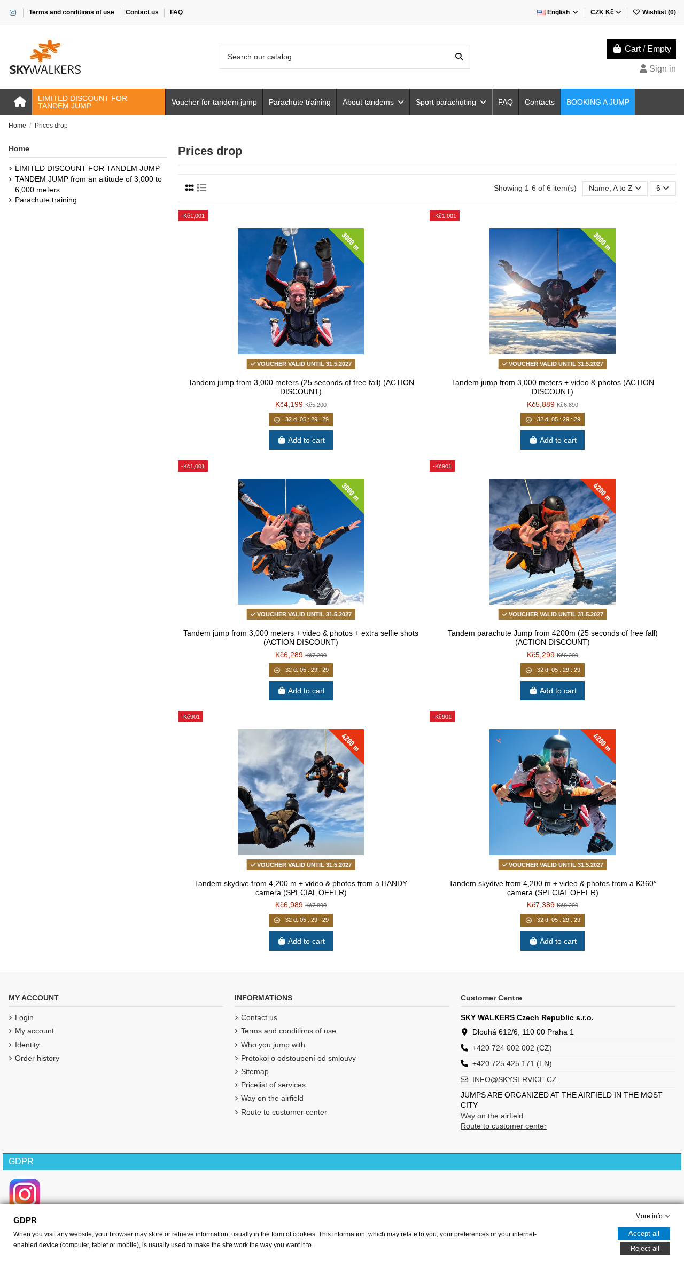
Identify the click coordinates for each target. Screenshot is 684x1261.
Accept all (643, 1233)
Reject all (645, 1248)
